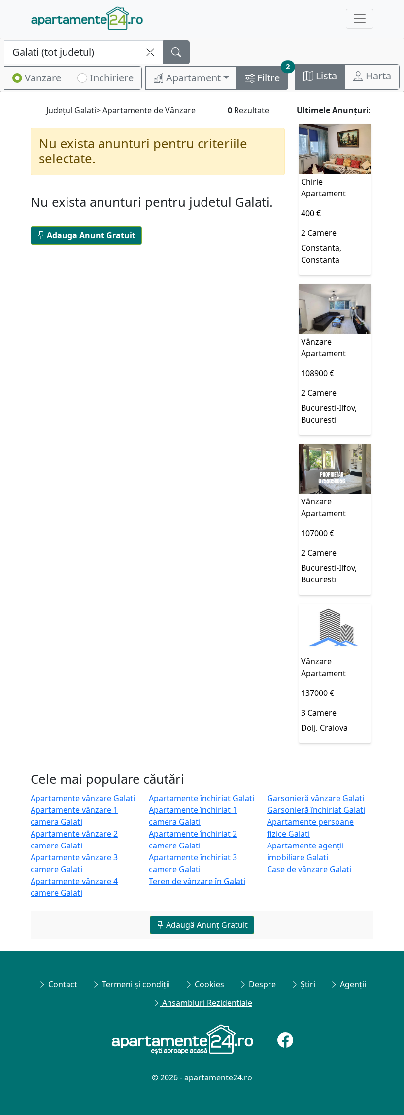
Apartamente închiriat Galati (201, 798)
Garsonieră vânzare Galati (315, 798)
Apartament (192, 77)
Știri (307, 984)
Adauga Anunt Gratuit (91, 235)
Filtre (271, 75)
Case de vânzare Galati (309, 869)
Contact (61, 984)
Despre (261, 984)
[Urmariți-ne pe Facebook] (285, 1040)
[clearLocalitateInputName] (150, 52)
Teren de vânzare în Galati (197, 881)
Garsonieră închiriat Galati (316, 810)
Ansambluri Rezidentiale (206, 1003)
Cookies (208, 984)
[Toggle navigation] (359, 19)
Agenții (352, 984)
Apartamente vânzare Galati (83, 798)
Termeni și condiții (135, 984)
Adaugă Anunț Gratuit (206, 925)
